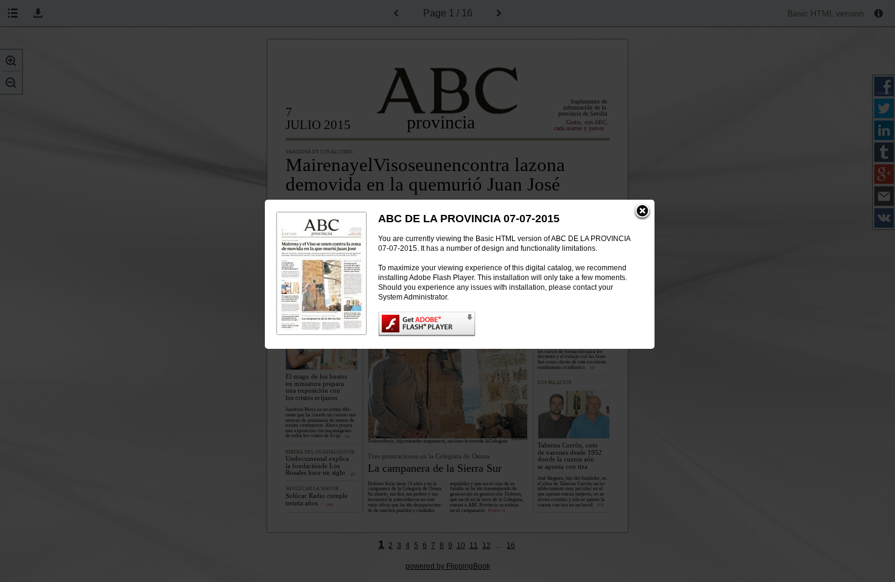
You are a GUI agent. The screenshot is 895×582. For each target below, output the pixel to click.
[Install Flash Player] (504, 324)
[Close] (642, 212)
